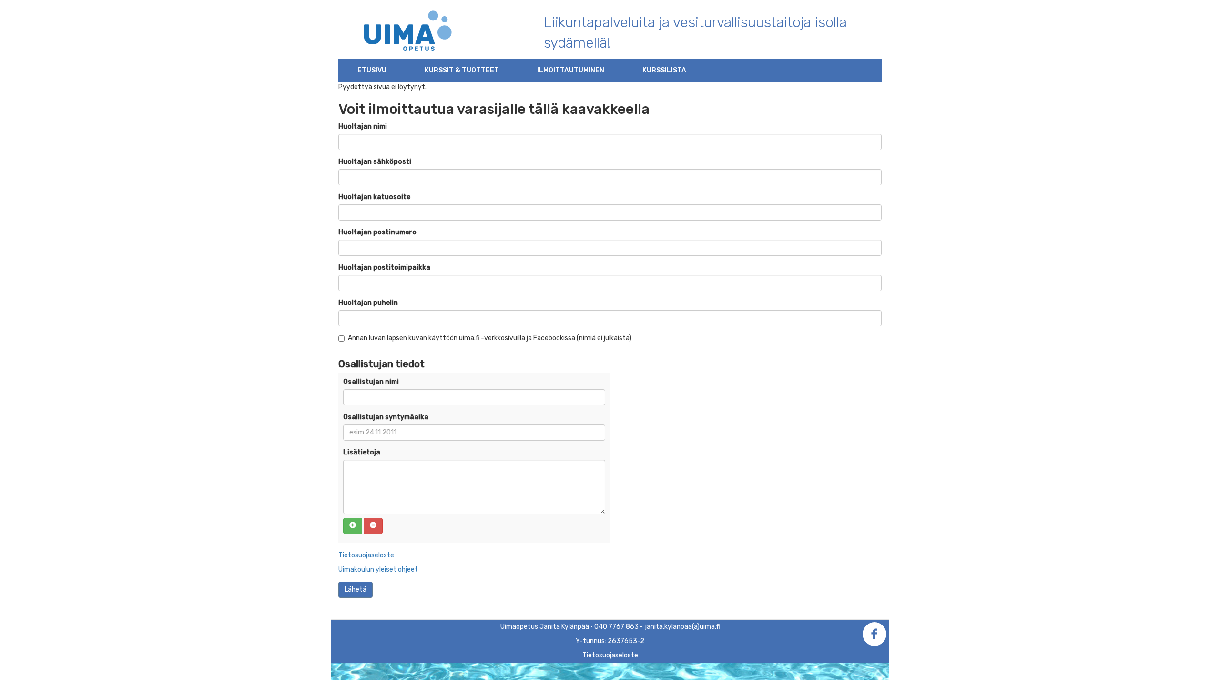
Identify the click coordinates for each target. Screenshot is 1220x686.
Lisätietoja (361, 452)
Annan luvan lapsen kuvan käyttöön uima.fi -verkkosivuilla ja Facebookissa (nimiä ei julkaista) (489, 338)
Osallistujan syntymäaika (385, 417)
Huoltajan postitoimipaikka (384, 267)
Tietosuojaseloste (366, 555)
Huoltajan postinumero (377, 232)
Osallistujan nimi (371, 382)
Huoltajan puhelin (368, 303)
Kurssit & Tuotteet (462, 70)
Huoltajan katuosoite (374, 197)
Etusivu (371, 70)
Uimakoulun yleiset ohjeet (378, 569)
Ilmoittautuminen (570, 70)
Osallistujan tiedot (381, 364)
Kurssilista (664, 70)
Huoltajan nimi (362, 126)
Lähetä (355, 589)
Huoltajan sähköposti (374, 162)
